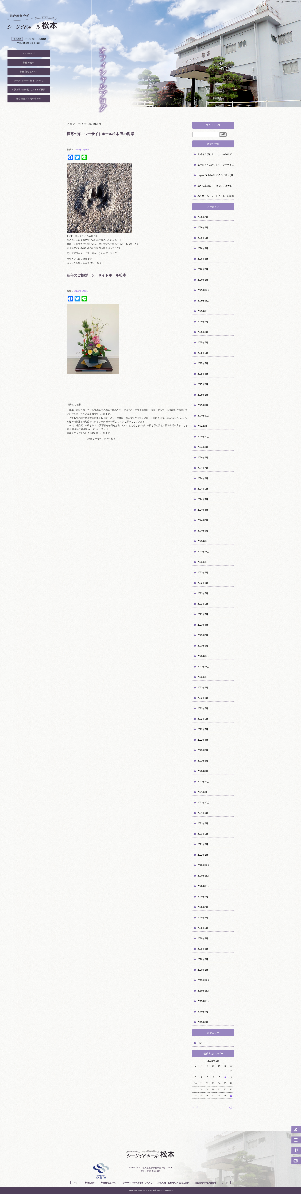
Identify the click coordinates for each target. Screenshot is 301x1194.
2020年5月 (203, 928)
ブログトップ (213, 125)
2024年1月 (203, 530)
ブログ (225, 1182)
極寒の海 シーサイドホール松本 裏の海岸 (100, 134)
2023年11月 (203, 551)
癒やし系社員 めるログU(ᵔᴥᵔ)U (215, 185)
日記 (200, 1043)
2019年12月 (203, 980)
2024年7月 (203, 468)
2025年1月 (203, 405)
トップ (76, 1182)
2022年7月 (203, 708)
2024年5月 (203, 489)
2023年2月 (203, 635)
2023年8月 (203, 583)
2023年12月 (203, 541)
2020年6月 (203, 917)
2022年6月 (203, 719)
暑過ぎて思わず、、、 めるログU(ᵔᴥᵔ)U (216, 154)
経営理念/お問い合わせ (28, 99)
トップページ (28, 54)
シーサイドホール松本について (28, 81)
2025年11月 (203, 300)
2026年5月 (203, 238)
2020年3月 (203, 949)
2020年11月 (203, 875)
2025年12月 (203, 290)
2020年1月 (203, 970)
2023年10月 (203, 562)
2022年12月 (203, 656)
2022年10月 (203, 677)
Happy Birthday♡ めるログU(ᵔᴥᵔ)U (215, 175)
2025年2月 (203, 394)
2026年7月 (203, 217)
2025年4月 (203, 374)
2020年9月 (203, 896)
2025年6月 (203, 353)
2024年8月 (203, 457)
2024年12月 (203, 415)
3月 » (231, 1107)
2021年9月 (203, 813)
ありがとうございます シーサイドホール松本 (216, 164)
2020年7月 (203, 907)
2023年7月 (203, 593)
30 (231, 1095)
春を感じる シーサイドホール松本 (216, 196)
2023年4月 (203, 624)
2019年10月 (203, 1001)
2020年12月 (203, 865)
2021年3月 (203, 844)
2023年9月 (203, 572)
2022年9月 (203, 687)
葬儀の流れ (28, 63)
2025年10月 (203, 311)
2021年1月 (203, 855)
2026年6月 (203, 227)
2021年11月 (203, 792)
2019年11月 (203, 990)
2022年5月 (203, 729)
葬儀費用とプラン (28, 72)
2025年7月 (203, 342)
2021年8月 (203, 823)
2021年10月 (203, 802)
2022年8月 (203, 698)
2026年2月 (203, 269)
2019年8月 (203, 1022)
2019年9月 (203, 1011)
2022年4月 (203, 739)
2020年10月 (203, 886)
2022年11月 (203, 666)
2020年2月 (203, 959)
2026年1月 (203, 279)
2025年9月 (203, 321)
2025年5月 (203, 363)
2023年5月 (203, 614)
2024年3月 (203, 509)
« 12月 (195, 1107)
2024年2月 (203, 520)
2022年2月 (203, 760)
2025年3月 (203, 384)
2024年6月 (203, 478)
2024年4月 (203, 499)
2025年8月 (203, 332)
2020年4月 (203, 938)
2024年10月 (203, 436)
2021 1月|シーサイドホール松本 (288, 2)
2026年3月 (203, 259)
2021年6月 (203, 834)
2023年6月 (203, 604)
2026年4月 (203, 248)
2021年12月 (203, 781)
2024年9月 (203, 447)
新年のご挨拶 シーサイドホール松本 (96, 275)
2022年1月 (203, 771)
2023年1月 (203, 645)
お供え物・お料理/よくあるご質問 (28, 90)
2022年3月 (203, 750)
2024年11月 (203, 426)
